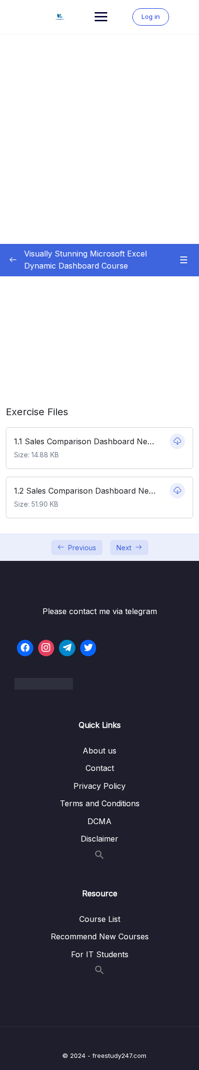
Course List (99, 919)
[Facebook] (25, 648)
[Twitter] (88, 648)
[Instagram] (46, 648)
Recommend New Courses (100, 936)
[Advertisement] (99, 139)
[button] (99, 856)
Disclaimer (99, 839)
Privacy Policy (99, 786)
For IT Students (99, 954)
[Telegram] (67, 648)
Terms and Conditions (100, 803)
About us (99, 750)
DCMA (99, 821)
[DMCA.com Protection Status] (99, 684)
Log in (151, 16)
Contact (99, 768)
